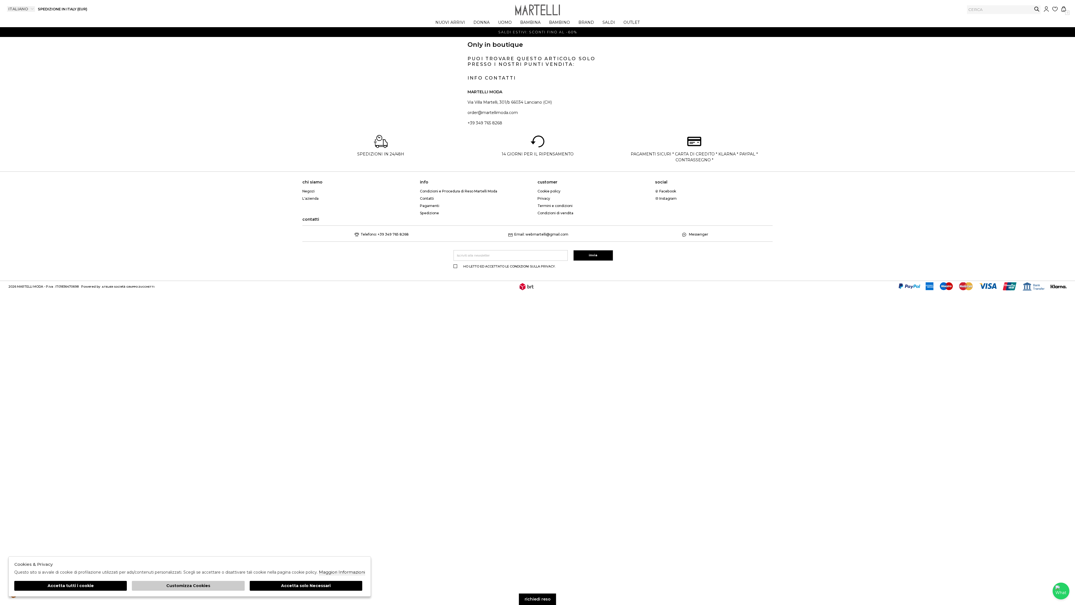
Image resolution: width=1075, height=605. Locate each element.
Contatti (427, 198)
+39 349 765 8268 (485, 122)
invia (1037, 9)
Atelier (107, 286)
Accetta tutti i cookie (71, 585)
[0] (1064, 9)
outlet (631, 22)
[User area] (1046, 9)
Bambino (559, 22)
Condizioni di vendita (555, 213)
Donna (481, 22)
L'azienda (310, 198)
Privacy (544, 198)
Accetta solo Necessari (306, 585)
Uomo (505, 22)
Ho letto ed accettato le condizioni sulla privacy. (509, 266)
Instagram (667, 198)
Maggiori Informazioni (342, 572)
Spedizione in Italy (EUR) (62, 9)
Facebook (667, 191)
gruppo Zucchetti (140, 286)
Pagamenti (429, 206)
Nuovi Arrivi (450, 22)
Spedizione (429, 213)
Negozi (308, 191)
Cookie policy (549, 191)
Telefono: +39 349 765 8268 (385, 234)
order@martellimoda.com (493, 112)
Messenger (698, 234)
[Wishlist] (1055, 9)
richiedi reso (538, 599)
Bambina (530, 22)
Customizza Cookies (188, 585)
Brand (586, 22)
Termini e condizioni (555, 206)
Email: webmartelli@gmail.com (541, 234)
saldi (608, 22)
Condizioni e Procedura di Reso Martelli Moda (458, 191)
